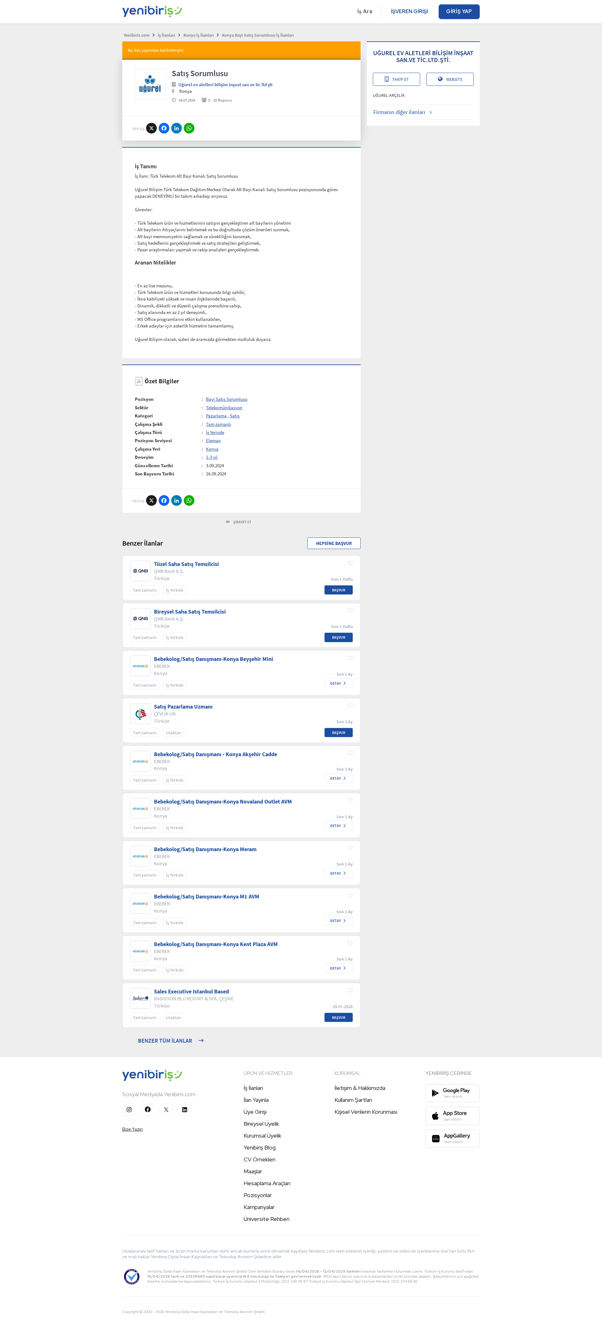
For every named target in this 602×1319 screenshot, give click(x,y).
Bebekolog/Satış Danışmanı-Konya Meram (205, 849)
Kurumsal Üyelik (262, 1135)
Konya (212, 449)
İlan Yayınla (256, 1099)
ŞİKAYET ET (242, 522)
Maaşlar (253, 1171)
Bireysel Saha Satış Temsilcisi (190, 611)
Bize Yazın (132, 1129)
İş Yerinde (215, 432)
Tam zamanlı (218, 424)
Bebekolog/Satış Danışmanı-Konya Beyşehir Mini (213, 659)
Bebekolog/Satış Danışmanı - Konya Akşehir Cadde (215, 754)
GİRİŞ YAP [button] (459, 11)
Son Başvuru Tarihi (154, 474)
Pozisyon (144, 399)
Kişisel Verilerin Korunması (366, 1111)
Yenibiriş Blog (260, 1147)
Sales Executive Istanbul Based (191, 991)
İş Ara (364, 11)
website (454, 79)
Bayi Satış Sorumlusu (226, 399)
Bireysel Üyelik (261, 1123)
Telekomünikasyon (224, 408)
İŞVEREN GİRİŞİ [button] (409, 11)
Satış (235, 416)
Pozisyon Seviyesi (153, 440)
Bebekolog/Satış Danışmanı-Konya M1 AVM (206, 896)
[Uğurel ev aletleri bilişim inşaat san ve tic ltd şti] (150, 84)
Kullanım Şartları (353, 1099)
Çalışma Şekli (148, 424)
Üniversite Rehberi (266, 1218)
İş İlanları (253, 1087)
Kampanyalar (259, 1207)
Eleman (213, 440)
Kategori (144, 416)
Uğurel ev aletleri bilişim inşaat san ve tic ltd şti (225, 84)
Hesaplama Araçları (267, 1183)
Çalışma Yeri (147, 449)
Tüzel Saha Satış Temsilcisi (186, 564)
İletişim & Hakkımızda (360, 1087)
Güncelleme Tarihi (154, 465)
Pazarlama (216, 416)
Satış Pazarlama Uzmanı (183, 706)
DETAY (335, 683)
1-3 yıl (212, 457)
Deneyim (144, 457)
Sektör (141, 408)
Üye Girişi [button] (255, 1111)
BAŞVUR (338, 590)
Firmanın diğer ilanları (399, 112)
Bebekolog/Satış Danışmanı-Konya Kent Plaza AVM (216, 944)
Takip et (400, 79)
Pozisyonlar (258, 1195)
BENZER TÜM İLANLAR (165, 1040)
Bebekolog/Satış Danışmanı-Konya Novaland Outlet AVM (223, 801)
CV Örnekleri (259, 1159)
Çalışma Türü (148, 432)
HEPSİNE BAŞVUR (334, 543)
